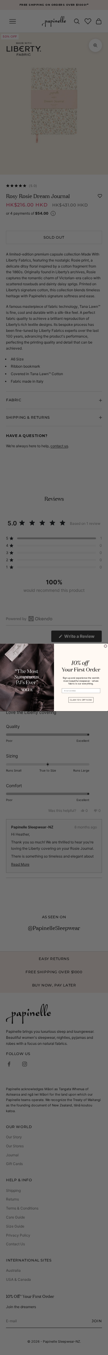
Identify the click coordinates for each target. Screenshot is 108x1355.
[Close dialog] (105, 646)
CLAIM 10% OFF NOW (81, 700)
